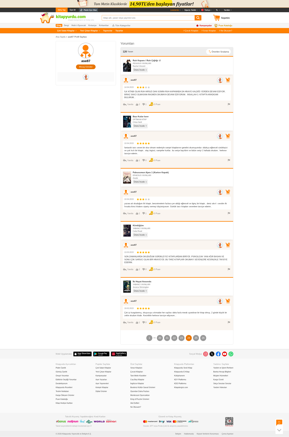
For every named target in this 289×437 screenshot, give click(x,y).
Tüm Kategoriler (122, 25)
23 (181, 338)
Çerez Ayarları (227, 434)
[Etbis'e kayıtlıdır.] (229, 421)
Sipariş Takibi (190, 10)
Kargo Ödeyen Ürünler (65, 395)
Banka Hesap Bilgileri (222, 372)
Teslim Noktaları (62, 391)
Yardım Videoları (220, 387)
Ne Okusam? (226, 31)
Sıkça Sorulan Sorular (222, 383)
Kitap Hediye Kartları (64, 403)
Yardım (227, 10)
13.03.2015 (129, 252)
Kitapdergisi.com (181, 387)
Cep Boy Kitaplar (137, 380)
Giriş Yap (61, 10)
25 (196, 338)
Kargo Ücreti (218, 380)
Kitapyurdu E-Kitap (182, 372)
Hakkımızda (189, 434)
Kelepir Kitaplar (102, 387)
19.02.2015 (129, 308)
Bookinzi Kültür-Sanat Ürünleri (142, 387)
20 (159, 338)
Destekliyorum (61, 383)
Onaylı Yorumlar (62, 376)
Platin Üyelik (61, 368)
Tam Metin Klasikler (138, 376)
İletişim (178, 434)
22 (174, 338)
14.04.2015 (129, 87)
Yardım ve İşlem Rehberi (223, 368)
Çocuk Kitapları (191, 31)
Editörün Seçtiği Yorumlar (66, 380)
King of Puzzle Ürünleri (139, 399)
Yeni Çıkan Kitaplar (89, 31)
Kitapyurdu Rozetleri (64, 387)
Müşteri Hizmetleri (220, 376)
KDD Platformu (180, 383)
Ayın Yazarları (101, 380)
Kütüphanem (179, 376)
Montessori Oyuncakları (140, 395)
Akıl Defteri (134, 403)
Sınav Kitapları (209, 31)
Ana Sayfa (60, 37)
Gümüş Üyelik (61, 372)
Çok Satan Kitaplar (66, 31)
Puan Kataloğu (225, 25)
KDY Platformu (180, 380)
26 (203, 338)
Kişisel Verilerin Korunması (208, 434)
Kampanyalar (206, 25)
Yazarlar (119, 31)
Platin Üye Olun (90, 10)
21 (167, 338)
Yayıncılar (107, 31)
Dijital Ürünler (101, 391)
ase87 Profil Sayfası (77, 37)
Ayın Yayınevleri (102, 383)
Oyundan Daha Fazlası (139, 391)
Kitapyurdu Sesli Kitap (183, 368)
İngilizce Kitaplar (137, 383)
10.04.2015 (129, 143)
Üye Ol (72, 10)
